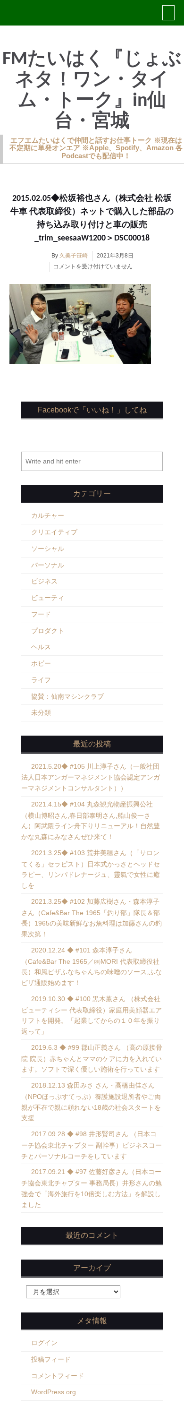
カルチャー (47, 515)
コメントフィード (57, 1376)
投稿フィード (51, 1359)
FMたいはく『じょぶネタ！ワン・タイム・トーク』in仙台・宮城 (92, 90)
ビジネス (44, 581)
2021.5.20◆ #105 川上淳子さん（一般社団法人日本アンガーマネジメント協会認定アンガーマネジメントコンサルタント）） (90, 777)
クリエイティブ (54, 532)
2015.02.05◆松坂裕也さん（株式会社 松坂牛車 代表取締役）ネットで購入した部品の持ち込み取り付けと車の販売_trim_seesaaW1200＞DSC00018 (92, 218)
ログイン (44, 1342)
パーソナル (47, 565)
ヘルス (41, 647)
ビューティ (47, 597)
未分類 (41, 712)
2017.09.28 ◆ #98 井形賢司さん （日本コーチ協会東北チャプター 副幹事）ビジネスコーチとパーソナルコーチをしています (91, 1145)
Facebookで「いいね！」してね (92, 410)
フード (41, 614)
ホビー (41, 663)
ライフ (41, 680)
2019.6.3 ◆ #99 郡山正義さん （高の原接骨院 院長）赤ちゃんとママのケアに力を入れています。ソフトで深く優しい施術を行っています (91, 1058)
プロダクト (47, 631)
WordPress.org (53, 1392)
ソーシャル (47, 548)
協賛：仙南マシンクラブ (67, 696)
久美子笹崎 (73, 255)
